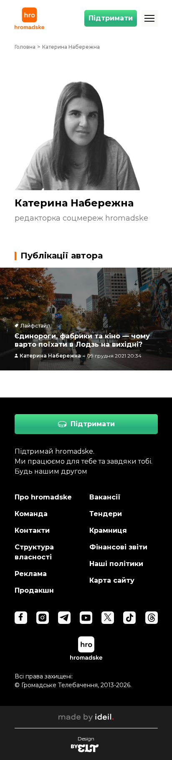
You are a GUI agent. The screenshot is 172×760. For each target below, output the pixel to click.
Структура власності (34, 552)
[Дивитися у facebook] (21, 617)
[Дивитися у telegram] (64, 617)
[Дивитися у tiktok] (129, 617)
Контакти (32, 530)
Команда (31, 514)
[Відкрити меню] (149, 18)
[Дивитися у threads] (151, 617)
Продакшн (34, 590)
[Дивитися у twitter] (107, 617)
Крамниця (108, 530)
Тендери (105, 514)
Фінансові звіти (118, 547)
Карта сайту (111, 580)
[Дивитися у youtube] (86, 617)
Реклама (31, 574)
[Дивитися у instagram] (42, 617)
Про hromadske (43, 497)
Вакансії (105, 497)
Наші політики (116, 564)
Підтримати (111, 18)
